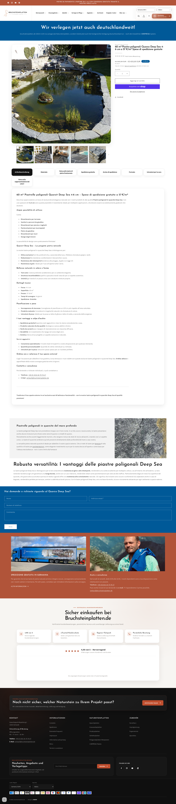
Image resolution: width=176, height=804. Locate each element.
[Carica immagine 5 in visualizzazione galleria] (97, 154)
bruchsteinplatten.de (19, 799)
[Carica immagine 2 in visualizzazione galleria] (43, 154)
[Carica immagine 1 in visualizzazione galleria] (25, 154)
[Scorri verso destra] (108, 154)
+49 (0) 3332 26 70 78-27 (37, 375)
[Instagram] (127, 768)
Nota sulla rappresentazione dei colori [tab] (22, 181)
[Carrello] (149, 16)
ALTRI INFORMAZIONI (18, 586)
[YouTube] (132, 768)
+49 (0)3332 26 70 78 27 (105, 585)
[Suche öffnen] (138, 16)
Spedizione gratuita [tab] (88, 172)
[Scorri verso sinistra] (14, 154)
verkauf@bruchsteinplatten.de (37, 378)
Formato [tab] (132, 172)
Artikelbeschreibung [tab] (22, 172)
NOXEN (35, 799)
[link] (152, 703)
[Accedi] (144, 16)
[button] (41, 13)
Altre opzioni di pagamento (137, 91)
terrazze (98, 444)
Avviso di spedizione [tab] (110, 172)
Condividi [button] (120, 97)
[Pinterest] (138, 768)
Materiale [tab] (44, 172)
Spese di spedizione (130, 66)
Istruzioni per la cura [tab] (154, 172)
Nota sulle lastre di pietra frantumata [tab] (66, 172)
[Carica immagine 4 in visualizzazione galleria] (79, 154)
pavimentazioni (38, 447)
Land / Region (13, 782)
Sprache (34, 782)
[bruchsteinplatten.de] (16, 13)
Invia (10, 527)
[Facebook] (121, 768)
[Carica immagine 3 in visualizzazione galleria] (61, 154)
